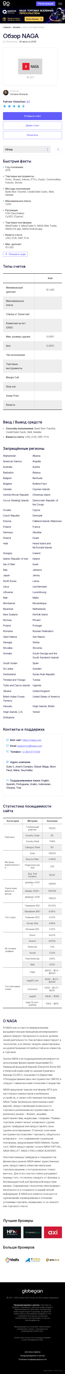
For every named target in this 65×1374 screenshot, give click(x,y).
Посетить (32, 135)
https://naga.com (32, 740)
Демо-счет (32, 125)
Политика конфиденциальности (33, 1359)
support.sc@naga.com (29, 745)
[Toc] (58, 149)
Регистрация (45, 3)
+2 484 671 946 (31, 751)
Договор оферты (33, 1352)
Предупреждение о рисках (32, 1356)
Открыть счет (32, 116)
